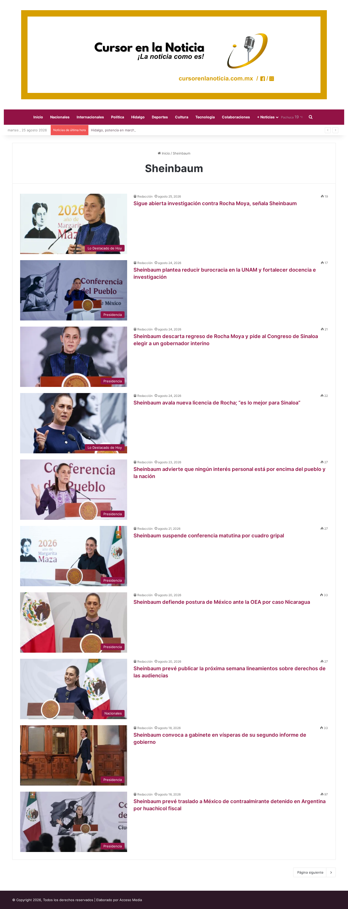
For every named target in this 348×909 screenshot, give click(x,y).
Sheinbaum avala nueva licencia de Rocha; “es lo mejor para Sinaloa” (216, 403)
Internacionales (90, 117)
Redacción (145, 196)
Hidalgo (138, 117)
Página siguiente (310, 872)
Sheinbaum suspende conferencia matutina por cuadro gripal (208, 536)
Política (117, 117)
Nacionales (60, 117)
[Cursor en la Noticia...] (174, 54)
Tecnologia (205, 117)
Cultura (181, 117)
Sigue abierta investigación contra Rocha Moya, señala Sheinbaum (215, 203)
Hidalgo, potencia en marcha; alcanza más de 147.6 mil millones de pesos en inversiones (165, 130)
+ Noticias (266, 117)
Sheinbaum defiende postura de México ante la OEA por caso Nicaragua (221, 602)
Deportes (160, 117)
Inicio (38, 117)
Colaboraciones (236, 117)
